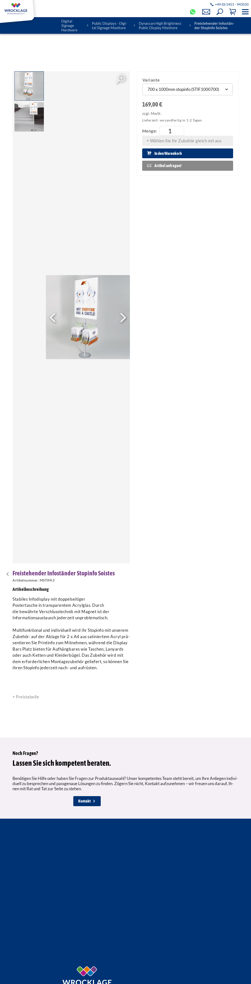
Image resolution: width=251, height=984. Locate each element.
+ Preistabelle (26, 696)
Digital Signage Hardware (69, 25)
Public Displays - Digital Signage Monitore (109, 25)
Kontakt (84, 801)
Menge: (149, 131)
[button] (219, 12)
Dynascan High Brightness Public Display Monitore (160, 25)
